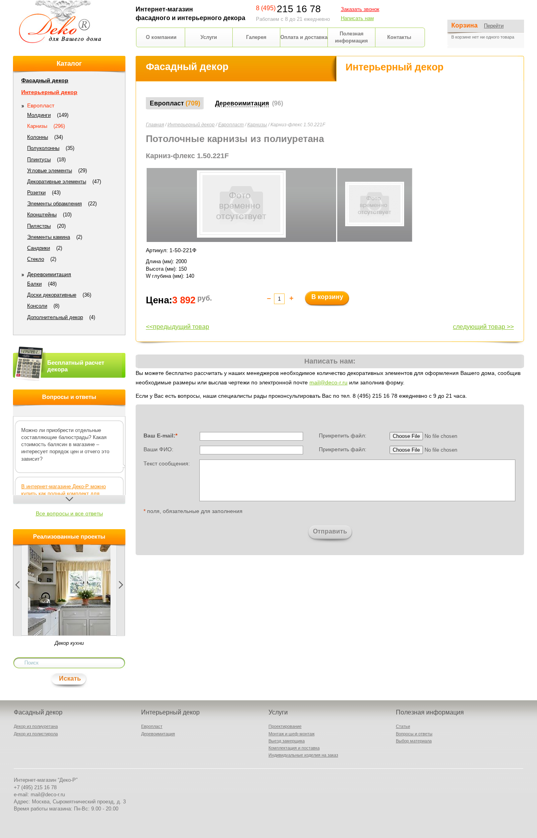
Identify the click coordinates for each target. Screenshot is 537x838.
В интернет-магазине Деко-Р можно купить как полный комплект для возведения (63, 494)
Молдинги (39, 115)
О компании (161, 37)
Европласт (231, 124)
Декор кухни (69, 643)
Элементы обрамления (54, 204)
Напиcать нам (357, 18)
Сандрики (38, 248)
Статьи (403, 726)
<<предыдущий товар (177, 326)
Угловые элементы (49, 171)
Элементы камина (48, 237)
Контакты (399, 37)
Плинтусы (39, 159)
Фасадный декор (44, 80)
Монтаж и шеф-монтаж (291, 733)
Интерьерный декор (191, 124)
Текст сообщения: (166, 463)
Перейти (494, 26)
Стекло (35, 259)
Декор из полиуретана (36, 726)
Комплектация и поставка (294, 748)
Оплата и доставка (303, 37)
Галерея (256, 37)
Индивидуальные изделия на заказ (303, 755)
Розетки (36, 193)
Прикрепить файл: (342, 435)
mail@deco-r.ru (328, 382)
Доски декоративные (51, 295)
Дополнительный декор (55, 317)
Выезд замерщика (286, 740)
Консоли (37, 306)
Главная (155, 124)
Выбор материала (414, 740)
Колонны (37, 137)
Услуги (208, 37)
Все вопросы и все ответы (69, 513)
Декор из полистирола (36, 733)
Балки (34, 284)
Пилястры (39, 226)
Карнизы (257, 124)
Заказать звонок (360, 9)
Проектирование (285, 726)
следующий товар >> (483, 326)
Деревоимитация (49, 274)
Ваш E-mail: (160, 435)
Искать (70, 678)
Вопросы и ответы (414, 733)
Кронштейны (42, 215)
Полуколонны (43, 148)
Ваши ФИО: (158, 449)
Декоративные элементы (56, 182)
